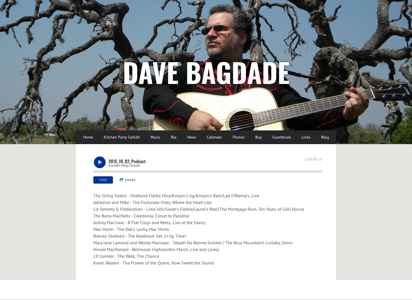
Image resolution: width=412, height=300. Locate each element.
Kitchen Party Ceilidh (122, 137)
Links (306, 137)
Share (130, 180)
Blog (325, 137)
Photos (239, 137)
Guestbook (281, 137)
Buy (258, 137)
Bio (174, 137)
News (191, 137)
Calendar (214, 137)
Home (88, 137)
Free (103, 180)
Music (155, 137)
